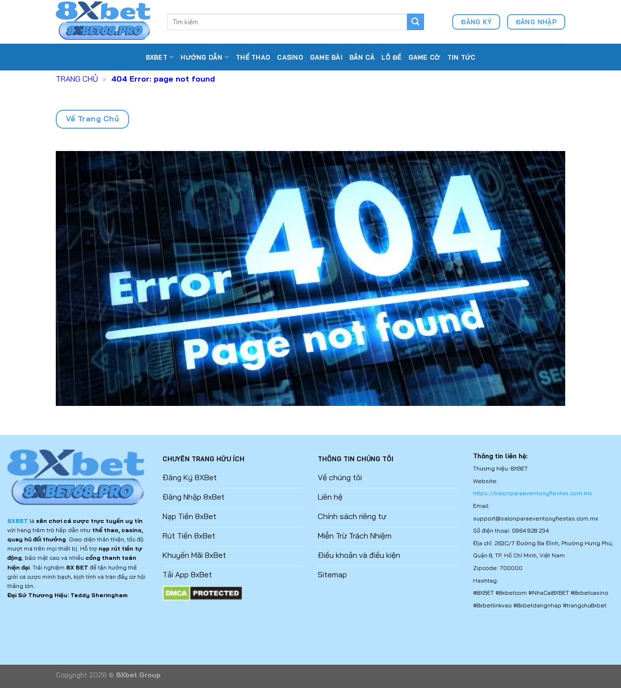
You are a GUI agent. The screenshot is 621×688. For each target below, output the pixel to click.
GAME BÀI (326, 57)
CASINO (290, 57)
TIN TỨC (461, 57)
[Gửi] (415, 22)
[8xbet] (104, 21)
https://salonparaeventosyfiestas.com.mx (532, 493)
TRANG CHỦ (77, 79)
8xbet (156, 57)
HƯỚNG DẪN (201, 57)
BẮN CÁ (362, 57)
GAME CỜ (425, 57)
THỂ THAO (253, 57)
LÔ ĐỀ (391, 57)
